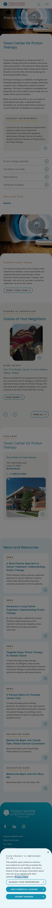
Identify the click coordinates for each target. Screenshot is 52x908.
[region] (26, 878)
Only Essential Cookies (24, 889)
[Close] (48, 852)
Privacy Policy (21, 876)
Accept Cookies (24, 897)
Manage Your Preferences (24, 882)
